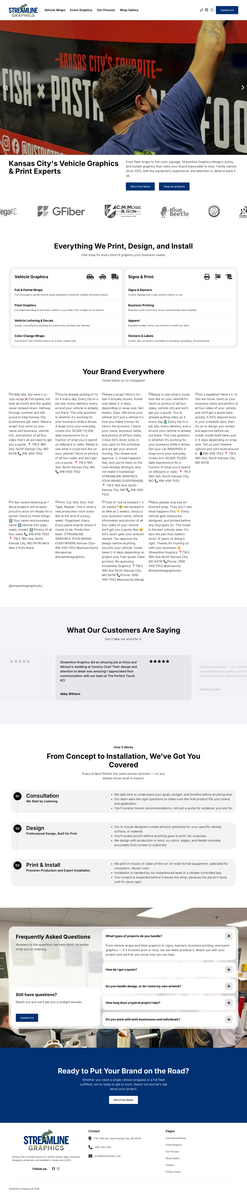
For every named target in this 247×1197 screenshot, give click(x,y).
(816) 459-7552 (103, 1147)
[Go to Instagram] (212, 10)
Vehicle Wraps (54, 10)
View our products (174, 186)
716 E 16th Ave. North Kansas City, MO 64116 (117, 1138)
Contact (170, 1165)
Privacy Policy (173, 1171)
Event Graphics (81, 10)
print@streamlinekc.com (108, 1156)
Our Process (106, 10)
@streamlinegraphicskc (26, 586)
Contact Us (227, 10)
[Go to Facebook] (206, 10)
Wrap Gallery (129, 10)
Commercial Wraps (176, 1138)
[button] (4, 87)
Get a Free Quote (140, 186)
